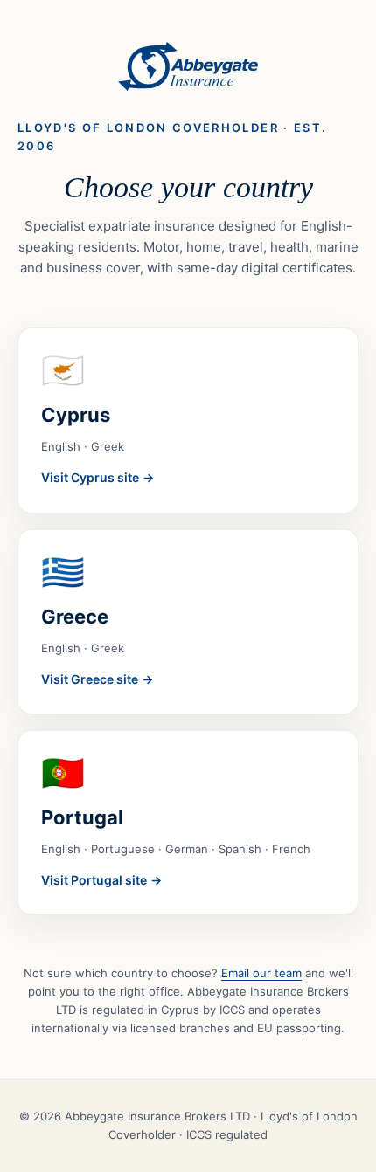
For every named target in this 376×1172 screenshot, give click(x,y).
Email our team (261, 973)
